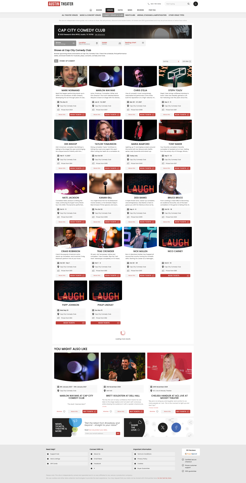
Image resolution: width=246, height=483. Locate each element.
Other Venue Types (176, 15)
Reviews (140, 10)
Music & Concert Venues (90, 15)
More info (62, 115)
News (130, 10)
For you (152, 10)
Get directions (100, 34)
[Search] (188, 4)
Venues (110, 10)
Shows (99, 10)
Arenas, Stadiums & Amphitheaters (152, 15)
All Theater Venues (70, 15)
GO (118, 433)
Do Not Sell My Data (164, 478)
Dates (120, 10)
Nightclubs (130, 15)
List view (186, 61)
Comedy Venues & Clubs (113, 15)
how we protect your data (98, 430)
